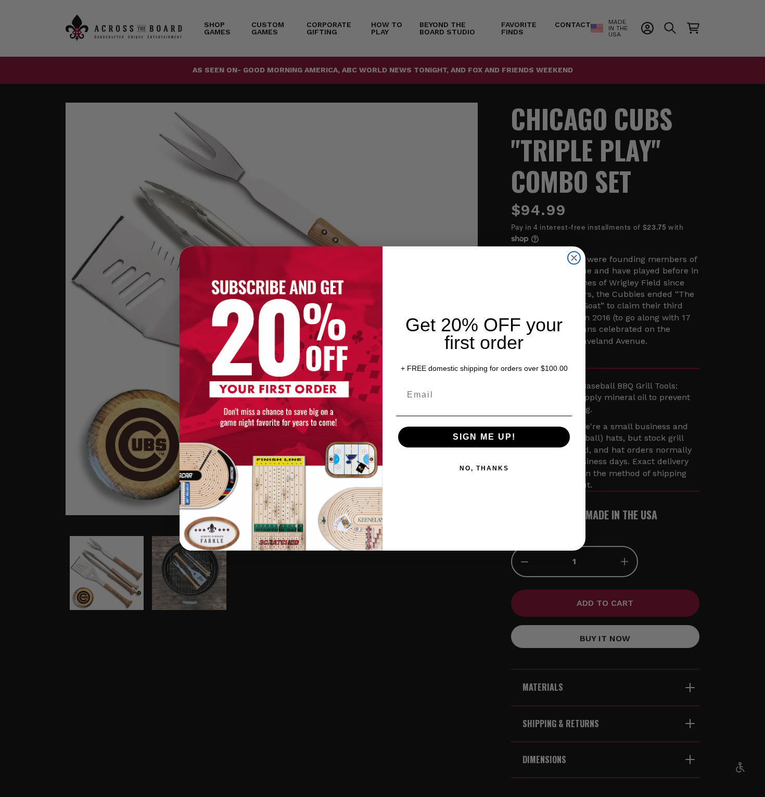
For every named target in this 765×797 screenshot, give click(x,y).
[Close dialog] (574, 258)
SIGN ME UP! (484, 436)
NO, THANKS (484, 468)
